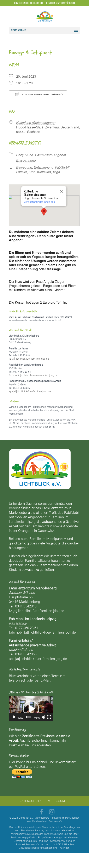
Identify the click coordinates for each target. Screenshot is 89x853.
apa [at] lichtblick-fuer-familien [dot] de (30, 391)
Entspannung (26, 160)
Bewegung (24, 167)
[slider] (28, 717)
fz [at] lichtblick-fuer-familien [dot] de (29, 358)
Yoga (56, 171)
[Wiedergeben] (14, 717)
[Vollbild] (49, 717)
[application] (31, 708)
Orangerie (25, 531)
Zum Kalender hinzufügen (41, 94)
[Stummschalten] (43, 717)
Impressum (56, 801)
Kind (32, 171)
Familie (21, 171)
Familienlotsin (41, 526)
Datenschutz (30, 801)
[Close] (61, 191)
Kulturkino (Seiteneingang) (35, 122)
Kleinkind (44, 171)
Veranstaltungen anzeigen (39, 201)
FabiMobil (62, 167)
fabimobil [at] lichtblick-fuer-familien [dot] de (33, 375)
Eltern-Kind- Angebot (50, 155)
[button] (44, 212)
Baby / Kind (24, 155)
